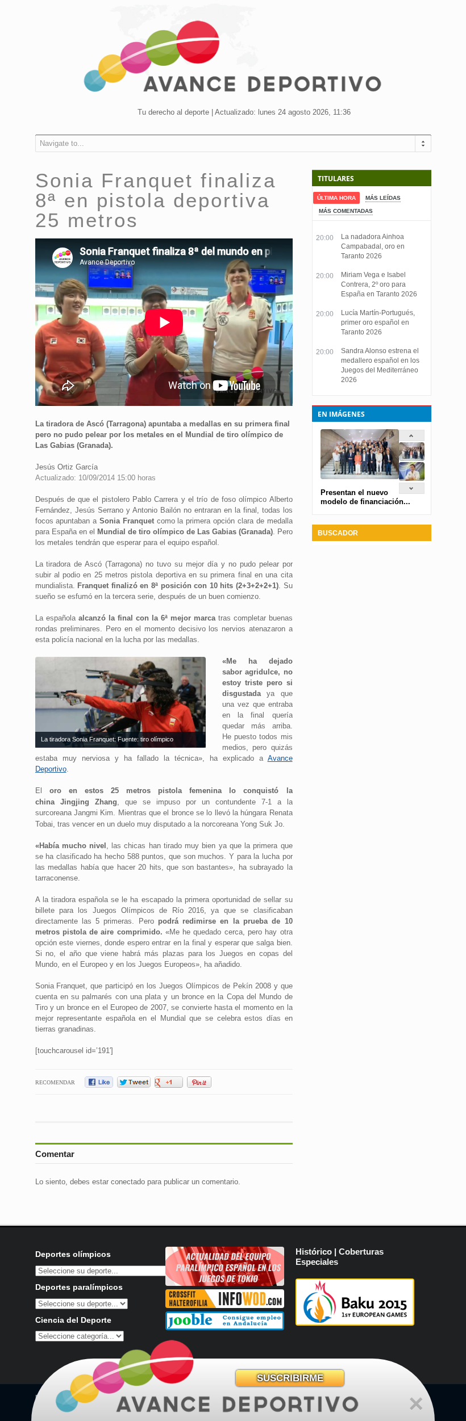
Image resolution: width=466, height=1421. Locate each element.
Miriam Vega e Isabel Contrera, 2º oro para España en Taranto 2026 (379, 284)
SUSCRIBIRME (290, 1378)
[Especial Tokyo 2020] (224, 1283)
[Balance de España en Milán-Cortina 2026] (412, 478)
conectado (128, 1181)
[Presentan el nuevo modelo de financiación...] (412, 458)
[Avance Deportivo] (233, 59)
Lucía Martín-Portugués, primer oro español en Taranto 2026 (378, 322)
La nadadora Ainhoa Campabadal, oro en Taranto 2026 (373, 246)
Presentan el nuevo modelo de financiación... (365, 497)
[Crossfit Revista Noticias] (224, 1305)
